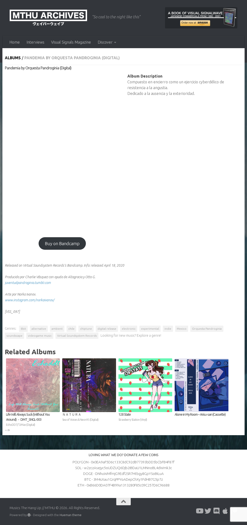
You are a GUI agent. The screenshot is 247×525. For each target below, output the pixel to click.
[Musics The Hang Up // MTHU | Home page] (48, 18)
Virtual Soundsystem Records (77, 335)
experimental (150, 328)
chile (71, 328)
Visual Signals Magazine (71, 42)
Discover (105, 42)
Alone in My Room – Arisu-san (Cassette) (200, 414)
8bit (23, 328)
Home (14, 42)
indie (168, 328)
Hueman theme (71, 515)
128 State (132, 417)
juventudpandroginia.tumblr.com (28, 283)
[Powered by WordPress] (29, 515)
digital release (106, 328)
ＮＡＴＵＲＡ (80, 417)
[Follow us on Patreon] (234, 511)
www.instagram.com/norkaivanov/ (29, 300)
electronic (129, 328)
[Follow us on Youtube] (199, 511)
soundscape (14, 335)
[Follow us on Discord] (216, 511)
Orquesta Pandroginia (207, 328)
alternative (39, 328)
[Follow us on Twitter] (208, 511)
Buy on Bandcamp (62, 243)
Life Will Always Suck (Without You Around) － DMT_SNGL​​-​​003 (28, 419)
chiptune (86, 328)
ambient (57, 328)
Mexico (181, 328)
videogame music (40, 335)
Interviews (35, 42)
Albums (13, 58)
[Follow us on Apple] (225, 511)
